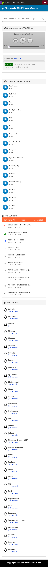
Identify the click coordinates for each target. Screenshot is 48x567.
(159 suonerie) (13, 377)
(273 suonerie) (13, 391)
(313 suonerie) (13, 333)
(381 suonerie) (13, 544)
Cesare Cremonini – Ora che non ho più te (25, 232)
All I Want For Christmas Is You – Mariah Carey (26, 285)
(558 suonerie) (13, 348)
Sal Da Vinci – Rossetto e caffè (20, 224)
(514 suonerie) (13, 435)
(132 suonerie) (13, 493)
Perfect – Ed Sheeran (16, 254)
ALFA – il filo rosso (16, 239)
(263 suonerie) (13, 399)
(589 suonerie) (13, 428)
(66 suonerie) (12, 355)
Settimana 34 (9, 220)
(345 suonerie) (13, 319)
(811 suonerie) (13, 370)
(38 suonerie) (12, 552)
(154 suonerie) (13, 450)
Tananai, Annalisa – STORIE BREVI (22, 277)
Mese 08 (24, 220)
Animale (17, 58)
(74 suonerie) (12, 457)
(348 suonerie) (13, 384)
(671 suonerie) (13, 362)
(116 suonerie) (13, 522)
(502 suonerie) (13, 442)
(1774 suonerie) (13, 486)
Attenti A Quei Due (15, 262)
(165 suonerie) (13, 341)
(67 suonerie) (12, 472)
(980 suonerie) (13, 501)
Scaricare (9, 64)
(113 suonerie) (13, 479)
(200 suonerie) (13, 311)
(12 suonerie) (12, 413)
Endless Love (13, 247)
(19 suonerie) (12, 537)
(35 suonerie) (12, 326)
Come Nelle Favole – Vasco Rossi (21, 292)
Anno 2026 (38, 220)
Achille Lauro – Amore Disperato (20, 269)
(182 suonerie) (13, 421)
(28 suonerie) (12, 406)
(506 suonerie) (13, 530)
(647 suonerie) (13, 464)
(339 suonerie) (13, 515)
